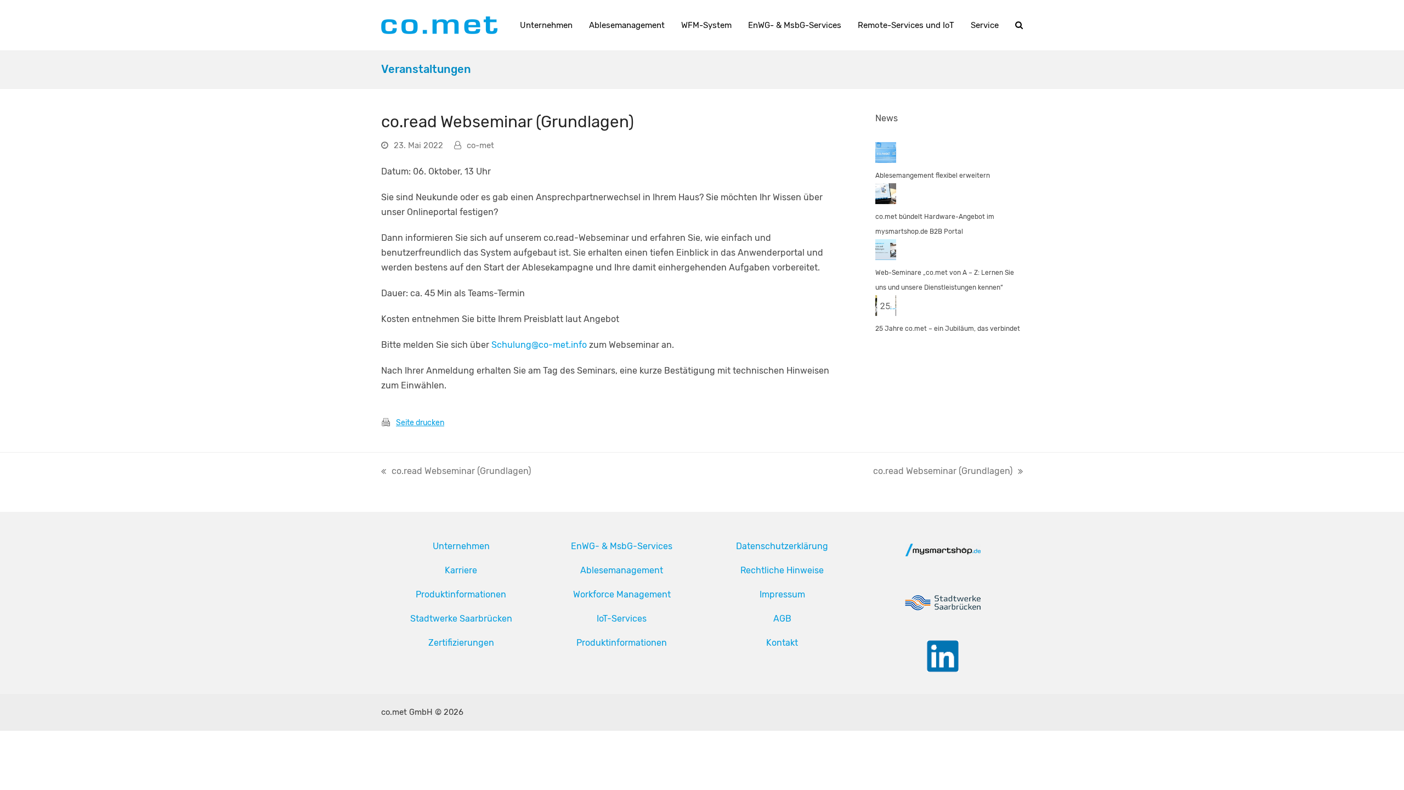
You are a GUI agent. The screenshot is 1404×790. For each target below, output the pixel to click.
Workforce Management (622, 594)
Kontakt (782, 642)
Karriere (461, 570)
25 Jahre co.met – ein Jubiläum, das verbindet (947, 328)
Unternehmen (461, 546)
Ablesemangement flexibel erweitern (932, 175)
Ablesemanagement (621, 570)
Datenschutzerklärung (782, 546)
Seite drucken (420, 422)
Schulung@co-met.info (539, 345)
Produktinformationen (461, 594)
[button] (1019, 25)
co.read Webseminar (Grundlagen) (456, 472)
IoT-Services (622, 618)
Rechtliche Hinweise (782, 570)
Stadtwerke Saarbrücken (461, 618)
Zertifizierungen (461, 642)
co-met (480, 145)
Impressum (782, 594)
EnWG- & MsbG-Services (621, 546)
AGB (782, 618)
